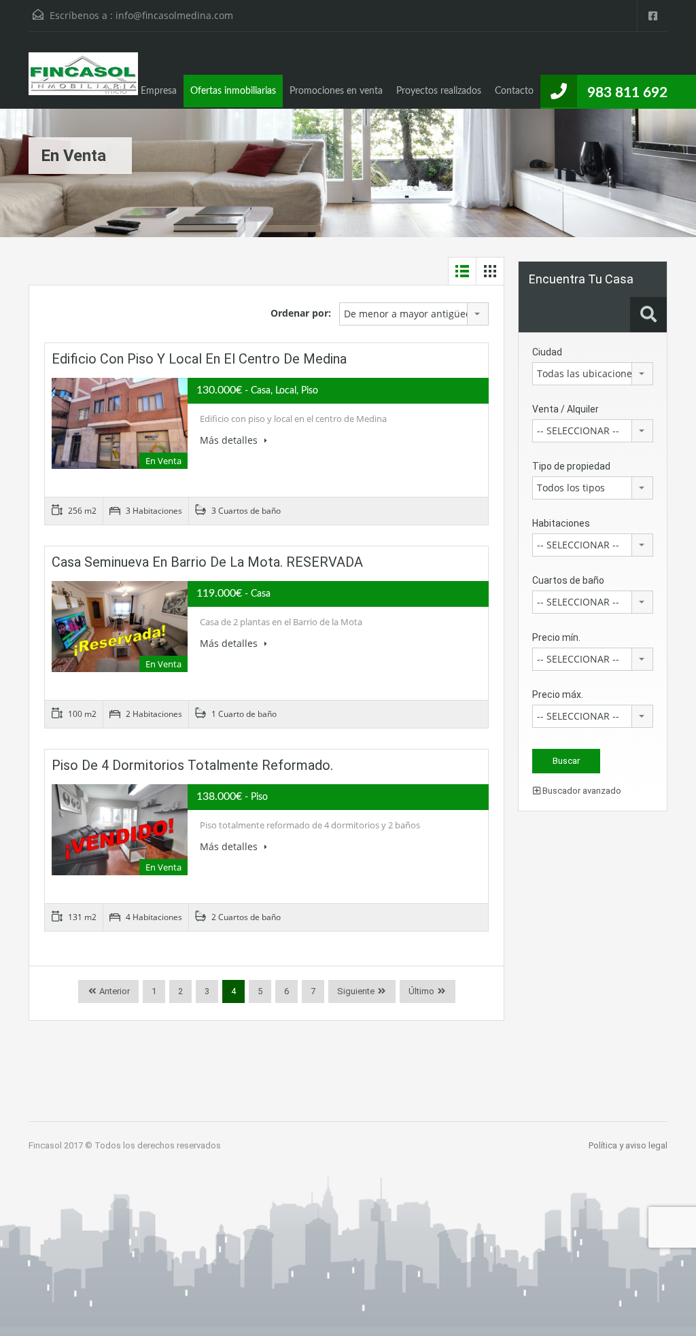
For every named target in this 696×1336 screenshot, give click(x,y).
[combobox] (414, 314)
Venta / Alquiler (565, 409)
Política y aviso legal (628, 1145)
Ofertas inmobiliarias (233, 91)
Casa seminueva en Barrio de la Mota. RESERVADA (207, 562)
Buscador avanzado (580, 791)
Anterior (113, 991)
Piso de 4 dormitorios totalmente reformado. (192, 765)
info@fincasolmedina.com (174, 15)
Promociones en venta (336, 91)
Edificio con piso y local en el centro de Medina (199, 359)
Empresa (159, 91)
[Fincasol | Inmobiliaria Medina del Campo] (83, 80)
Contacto (514, 91)
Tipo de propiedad (571, 466)
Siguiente (356, 991)
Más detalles (230, 440)
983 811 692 (627, 93)
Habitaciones (561, 523)
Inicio (116, 91)
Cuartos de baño (568, 580)
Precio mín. (556, 637)
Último (421, 991)
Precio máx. (557, 694)
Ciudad (547, 352)
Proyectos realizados (438, 91)
